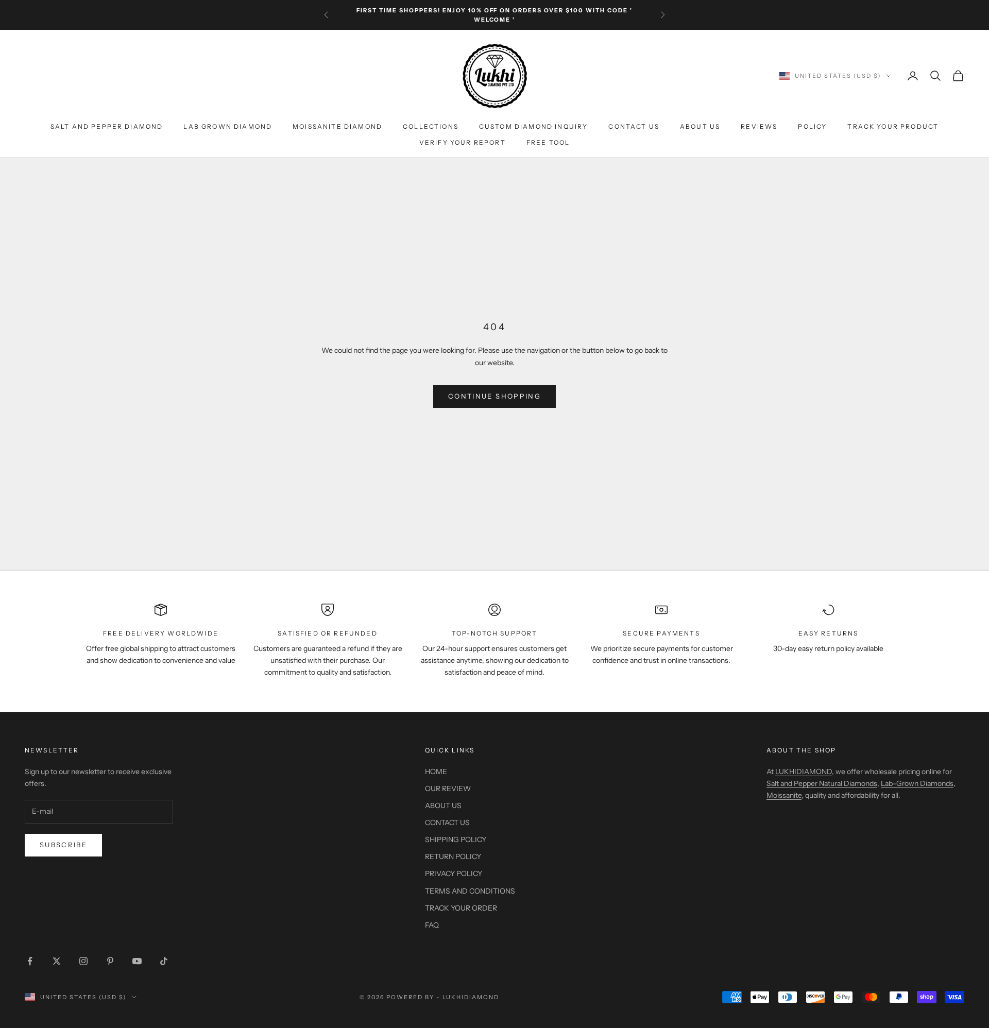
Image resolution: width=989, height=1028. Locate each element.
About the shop (801, 750)
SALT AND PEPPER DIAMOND (106, 127)
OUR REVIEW (448, 788)
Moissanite (784, 795)
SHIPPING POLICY (455, 839)
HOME (436, 771)
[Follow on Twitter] (57, 961)
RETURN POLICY (453, 856)
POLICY (812, 127)
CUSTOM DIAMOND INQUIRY (533, 127)
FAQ (432, 925)
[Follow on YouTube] (137, 961)
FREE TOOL (548, 142)
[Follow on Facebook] (30, 961)
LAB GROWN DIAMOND (227, 127)
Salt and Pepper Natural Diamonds (821, 783)
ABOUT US (700, 127)
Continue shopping (494, 396)
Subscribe (63, 845)
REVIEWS (759, 127)
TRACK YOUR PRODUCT (893, 127)
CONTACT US (633, 127)
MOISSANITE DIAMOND (337, 127)
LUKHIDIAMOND (803, 771)
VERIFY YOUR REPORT (462, 142)
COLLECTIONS (430, 127)
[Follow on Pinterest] (110, 961)
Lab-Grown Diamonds (917, 783)
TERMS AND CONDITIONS (470, 891)
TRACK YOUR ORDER (461, 908)
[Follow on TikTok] (164, 961)
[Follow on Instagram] (83, 961)
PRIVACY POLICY (453, 873)
